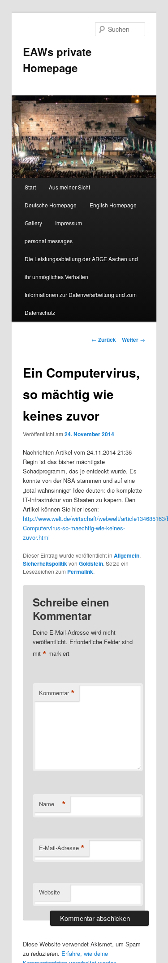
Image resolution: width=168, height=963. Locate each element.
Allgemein (126, 555)
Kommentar (57, 693)
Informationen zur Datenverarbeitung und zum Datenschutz (81, 303)
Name (52, 804)
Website (49, 892)
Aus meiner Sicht (69, 187)
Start (30, 187)
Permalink (80, 571)
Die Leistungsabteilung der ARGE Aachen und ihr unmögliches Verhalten (81, 267)
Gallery (33, 223)
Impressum (68, 223)
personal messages (49, 241)
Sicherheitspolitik (45, 563)
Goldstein (91, 563)
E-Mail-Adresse (62, 848)
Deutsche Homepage (51, 205)
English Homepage (113, 205)
